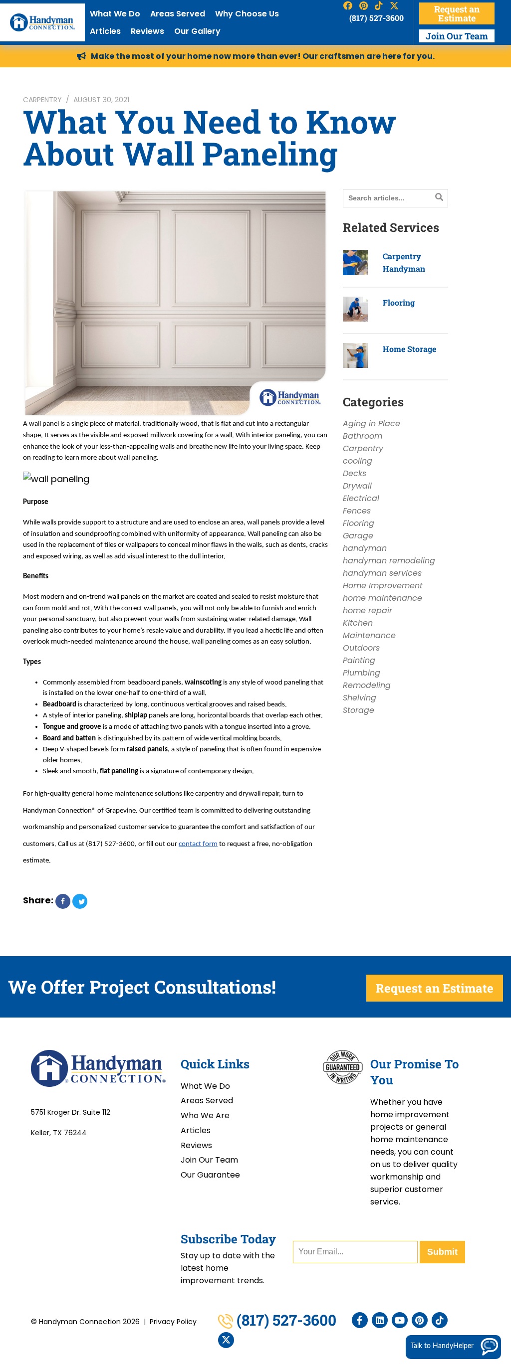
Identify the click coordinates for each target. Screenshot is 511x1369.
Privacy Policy (173, 1322)
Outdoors (361, 648)
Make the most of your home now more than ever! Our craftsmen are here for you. (263, 56)
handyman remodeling (389, 560)
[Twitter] (226, 1340)
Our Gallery (197, 31)
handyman (365, 548)
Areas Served (177, 13)
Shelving (359, 697)
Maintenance (369, 635)
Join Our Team (457, 36)
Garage (358, 535)
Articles (105, 31)
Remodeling (367, 685)
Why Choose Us (247, 13)
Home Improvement (383, 585)
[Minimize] (471, 1197)
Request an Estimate (457, 13)
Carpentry (42, 100)
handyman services (382, 573)
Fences (357, 510)
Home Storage (409, 348)
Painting (359, 660)
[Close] (501, 1197)
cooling (357, 461)
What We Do (115, 13)
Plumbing (361, 673)
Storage (358, 710)
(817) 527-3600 (376, 17)
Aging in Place (371, 423)
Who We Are (205, 1115)
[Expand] (486, 1197)
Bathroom (362, 436)
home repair (367, 610)
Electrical (361, 498)
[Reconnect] (457, 1197)
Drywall (357, 486)
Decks (354, 473)
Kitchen (358, 623)
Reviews (147, 31)
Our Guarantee (210, 1175)
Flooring (399, 302)
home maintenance (382, 598)
